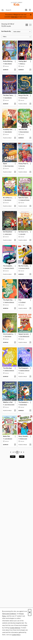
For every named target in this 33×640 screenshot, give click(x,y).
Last (22, 456)
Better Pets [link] (6, 436)
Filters (4, 36)
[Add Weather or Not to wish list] (15, 410)
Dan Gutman (8, 200)
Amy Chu (22, 166)
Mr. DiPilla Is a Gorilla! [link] (8, 198)
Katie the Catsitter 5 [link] (24, 198)
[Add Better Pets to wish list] (15, 445)
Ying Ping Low (23, 98)
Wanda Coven (23, 438)
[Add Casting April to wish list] (30, 70)
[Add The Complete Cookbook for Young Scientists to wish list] (15, 274)
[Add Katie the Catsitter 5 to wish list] (30, 206)
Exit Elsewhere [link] (7, 232)
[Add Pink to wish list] (30, 308)
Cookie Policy (16, 635)
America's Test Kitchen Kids (10, 268)
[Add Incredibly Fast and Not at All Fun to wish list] (15, 138)
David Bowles (8, 98)
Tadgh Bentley (8, 132)
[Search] (2, 10)
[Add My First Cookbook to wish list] (30, 274)
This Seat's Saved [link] (8, 300)
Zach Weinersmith (24, 336)
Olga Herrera (8, 336)
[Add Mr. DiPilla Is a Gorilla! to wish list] (15, 206)
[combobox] (12, 10)
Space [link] (5, 164)
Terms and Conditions (9, 614)
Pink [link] (20, 300)
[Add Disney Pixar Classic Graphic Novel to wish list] (30, 172)
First (12, 456)
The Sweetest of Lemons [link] (24, 402)
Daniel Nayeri (23, 404)
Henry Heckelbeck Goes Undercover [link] (24, 436)
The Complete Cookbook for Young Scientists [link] (8, 266)
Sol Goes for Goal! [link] (24, 232)
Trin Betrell (22, 302)
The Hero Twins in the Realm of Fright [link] (8, 95)
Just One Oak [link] (23, 129)
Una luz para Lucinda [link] (8, 334)
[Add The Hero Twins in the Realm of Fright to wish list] (15, 104)
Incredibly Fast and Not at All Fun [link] (8, 129)
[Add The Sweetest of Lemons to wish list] (30, 410)
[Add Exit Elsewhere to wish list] (15, 240)
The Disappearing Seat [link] (24, 368)
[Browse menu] (30, 10)
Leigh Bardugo (8, 438)
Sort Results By (6, 31)
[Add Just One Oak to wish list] (30, 138)
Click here (14, 17)
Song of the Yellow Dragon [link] (24, 95)
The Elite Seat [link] (7, 368)
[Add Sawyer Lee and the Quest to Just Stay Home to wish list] (30, 342)
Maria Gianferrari (24, 132)
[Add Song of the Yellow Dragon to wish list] (30, 104)
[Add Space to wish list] (15, 172)
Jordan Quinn (8, 234)
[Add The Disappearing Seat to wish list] (30, 376)
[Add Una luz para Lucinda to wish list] (15, 342)
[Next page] (23, 452)
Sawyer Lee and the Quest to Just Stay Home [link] (24, 334)
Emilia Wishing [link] (7, 61)
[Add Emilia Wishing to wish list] (15, 70)
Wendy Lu (22, 63)
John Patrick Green (9, 404)
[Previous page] (11, 452)
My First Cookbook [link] (24, 266)
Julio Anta (22, 234)
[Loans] (26, 10)
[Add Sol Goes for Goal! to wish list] (30, 240)
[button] (27, 25)
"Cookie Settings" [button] (14, 628)
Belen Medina (8, 63)
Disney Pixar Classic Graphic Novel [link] (24, 164)
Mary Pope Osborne (10, 166)
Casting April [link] (23, 61)
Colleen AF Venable (25, 200)
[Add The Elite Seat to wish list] (15, 376)
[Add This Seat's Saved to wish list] (15, 308)
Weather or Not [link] (8, 402)
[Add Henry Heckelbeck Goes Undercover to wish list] (30, 445)
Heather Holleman (9, 302)
